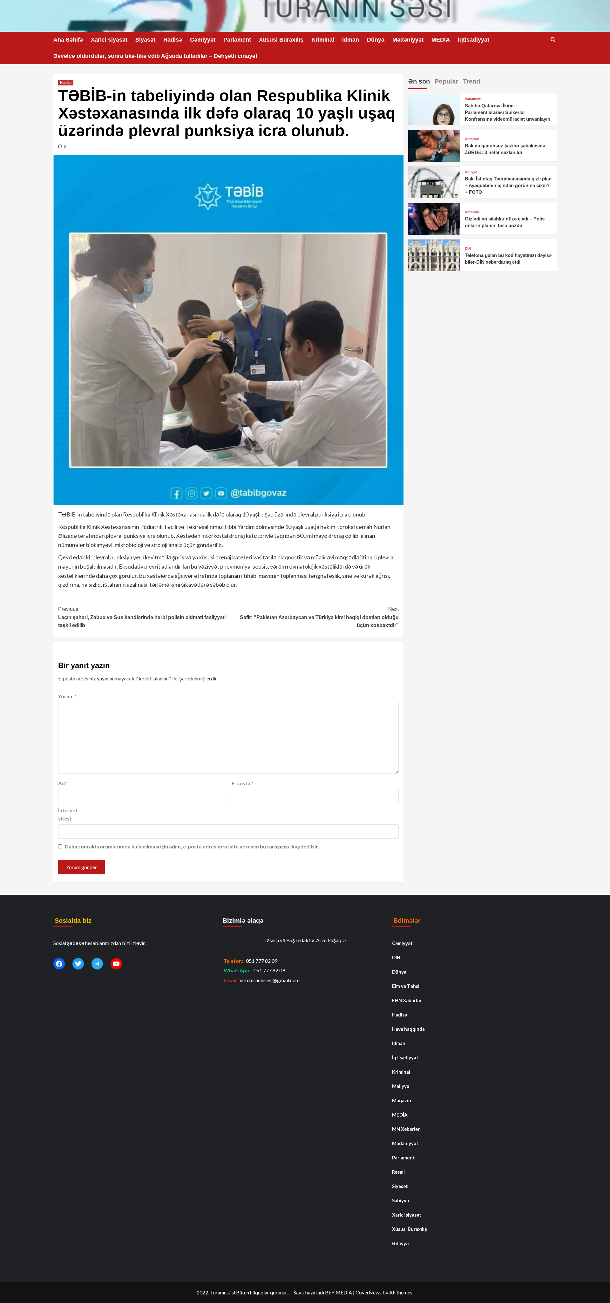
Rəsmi (398, 1172)
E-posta (243, 783)
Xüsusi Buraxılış (281, 40)
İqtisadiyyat (473, 40)
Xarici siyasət (109, 40)
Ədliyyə (471, 172)
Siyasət (145, 40)
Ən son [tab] (419, 81)
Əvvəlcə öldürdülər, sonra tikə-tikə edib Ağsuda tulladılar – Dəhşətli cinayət (155, 56)
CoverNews (369, 1292)
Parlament (237, 40)
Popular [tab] (446, 81)
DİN (468, 248)
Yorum (67, 696)
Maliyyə (400, 1086)
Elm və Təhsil (406, 986)
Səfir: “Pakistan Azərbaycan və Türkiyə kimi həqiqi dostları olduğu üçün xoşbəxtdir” (319, 617)
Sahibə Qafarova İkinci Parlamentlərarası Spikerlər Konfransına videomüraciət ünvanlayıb (507, 112)
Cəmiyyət (202, 40)
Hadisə (172, 40)
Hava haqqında (408, 1029)
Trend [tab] (471, 81)
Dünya (375, 40)
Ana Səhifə (68, 40)
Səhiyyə (400, 1200)
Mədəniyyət (408, 40)
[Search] (553, 39)
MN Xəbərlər (406, 1129)
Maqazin (401, 1100)
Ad (63, 783)
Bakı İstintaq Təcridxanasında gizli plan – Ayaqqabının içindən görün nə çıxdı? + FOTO (508, 185)
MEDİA (440, 40)
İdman (350, 40)
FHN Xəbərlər (407, 1000)
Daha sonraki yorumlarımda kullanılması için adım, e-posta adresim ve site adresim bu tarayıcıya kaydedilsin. (192, 846)
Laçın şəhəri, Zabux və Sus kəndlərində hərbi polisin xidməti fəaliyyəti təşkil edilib (142, 617)
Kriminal (322, 40)
